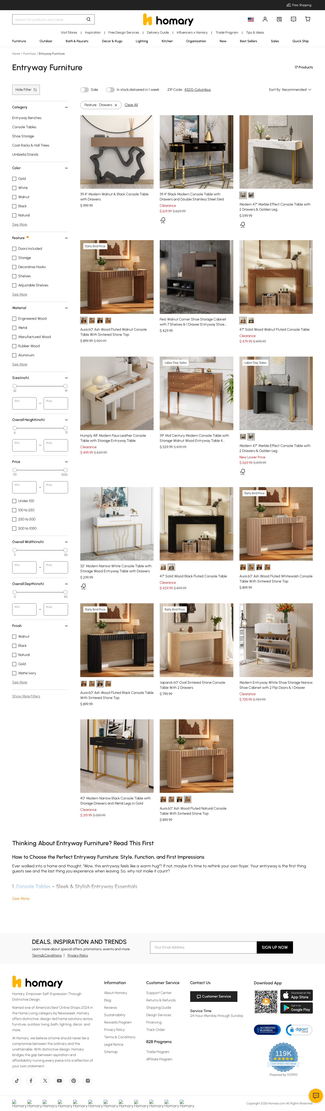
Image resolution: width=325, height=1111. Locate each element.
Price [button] (16, 462)
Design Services (158, 1015)
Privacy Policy (78, 955)
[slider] (15, 386)
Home (16, 53)
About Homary (115, 993)
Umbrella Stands (25, 154)
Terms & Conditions (119, 1037)
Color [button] (16, 168)
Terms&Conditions (47, 955)
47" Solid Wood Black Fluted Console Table (193, 576)
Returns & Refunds (161, 1000)
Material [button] (19, 308)
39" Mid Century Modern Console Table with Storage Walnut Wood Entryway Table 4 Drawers (194, 440)
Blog (107, 1000)
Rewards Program (118, 1022)
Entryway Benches (26, 118)
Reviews (110, 1007)
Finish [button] (17, 626)
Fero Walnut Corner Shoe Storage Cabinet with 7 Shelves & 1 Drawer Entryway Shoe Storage (193, 324)
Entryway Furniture (51, 53)
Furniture (30, 53)
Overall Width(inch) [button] (28, 542)
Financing (153, 1022)
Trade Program (157, 1052)
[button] (299, 1029)
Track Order (155, 1030)
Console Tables (24, 127)
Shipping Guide (158, 1007)
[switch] (84, 89)
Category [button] (19, 107)
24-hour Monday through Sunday (216, 1016)
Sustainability (114, 1015)
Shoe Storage (23, 136)
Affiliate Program (159, 1059)
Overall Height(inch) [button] (28, 420)
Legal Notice (113, 1044)
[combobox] (297, 89)
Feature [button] (18, 238)
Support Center (159, 993)
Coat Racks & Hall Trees (30, 145)
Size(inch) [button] (20, 378)
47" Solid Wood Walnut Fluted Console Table (274, 329)
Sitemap (111, 1052)
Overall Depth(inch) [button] (28, 584)
